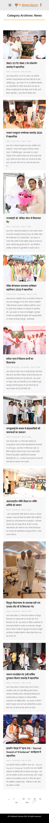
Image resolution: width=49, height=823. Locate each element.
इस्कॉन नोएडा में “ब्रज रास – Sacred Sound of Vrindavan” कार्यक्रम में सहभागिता (23, 752)
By (16, 72)
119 (26, 803)
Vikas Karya (15, 367)
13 (40, 799)
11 (29, 799)
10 (23, 799)
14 (16, 803)
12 (35, 799)
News (8, 72)
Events (8, 294)
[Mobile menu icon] (10, 5)
